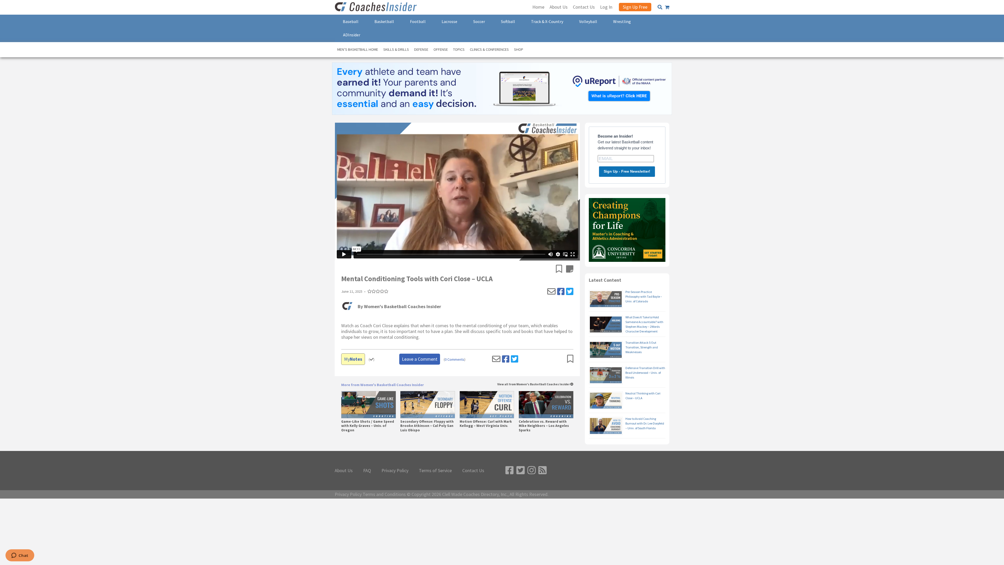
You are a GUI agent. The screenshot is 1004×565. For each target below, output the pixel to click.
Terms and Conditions (384, 494)
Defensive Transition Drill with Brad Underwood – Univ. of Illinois (645, 372)
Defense (421, 49)
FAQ (367, 470)
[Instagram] (531, 470)
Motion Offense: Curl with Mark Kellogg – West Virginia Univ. (486, 424)
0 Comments (454, 359)
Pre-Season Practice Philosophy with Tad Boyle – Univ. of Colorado (643, 296)
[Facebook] (560, 291)
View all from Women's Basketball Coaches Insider (533, 384)
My (353, 359)
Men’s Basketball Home (357, 49)
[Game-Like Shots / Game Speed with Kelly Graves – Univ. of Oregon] (368, 404)
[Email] (551, 291)
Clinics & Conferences (489, 49)
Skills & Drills (396, 49)
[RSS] (542, 470)
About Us (344, 470)
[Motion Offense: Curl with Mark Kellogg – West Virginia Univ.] (487, 404)
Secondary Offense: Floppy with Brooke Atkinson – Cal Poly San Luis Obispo (427, 426)
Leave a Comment (419, 359)
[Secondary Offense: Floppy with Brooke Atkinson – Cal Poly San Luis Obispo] (427, 404)
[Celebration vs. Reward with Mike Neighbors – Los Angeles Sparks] (546, 404)
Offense (440, 49)
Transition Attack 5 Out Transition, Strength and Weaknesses (641, 347)
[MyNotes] (569, 269)
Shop (518, 49)
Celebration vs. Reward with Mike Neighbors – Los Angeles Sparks (544, 426)
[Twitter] (569, 291)
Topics (459, 49)
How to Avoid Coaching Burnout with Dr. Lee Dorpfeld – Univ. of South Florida (644, 423)
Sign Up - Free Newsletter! (627, 171)
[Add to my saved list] (561, 269)
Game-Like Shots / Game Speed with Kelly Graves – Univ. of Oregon (367, 426)
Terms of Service (435, 470)
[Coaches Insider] (376, 7)
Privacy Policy (394, 470)
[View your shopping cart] (667, 7)
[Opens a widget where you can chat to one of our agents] (19, 555)
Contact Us (473, 470)
